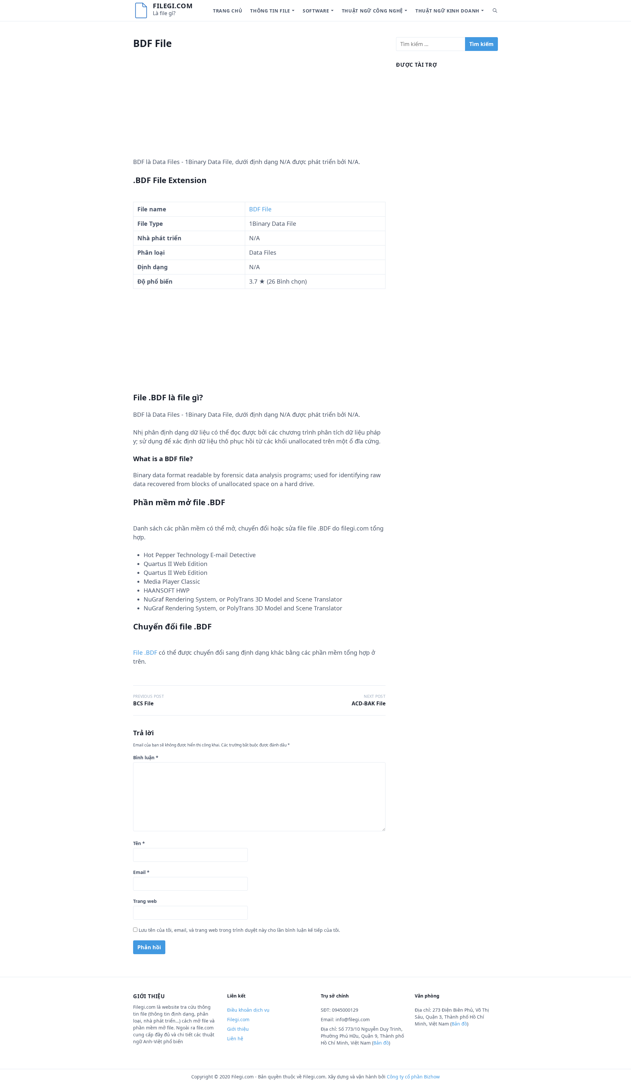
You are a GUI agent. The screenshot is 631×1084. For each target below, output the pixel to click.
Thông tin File (270, 11)
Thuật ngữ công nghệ (372, 11)
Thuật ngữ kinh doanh (447, 11)
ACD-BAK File (369, 703)
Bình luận (145, 757)
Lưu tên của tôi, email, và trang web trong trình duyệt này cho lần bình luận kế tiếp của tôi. (239, 930)
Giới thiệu (238, 1029)
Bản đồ (381, 1043)
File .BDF (145, 652)
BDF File (260, 209)
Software (316, 11)
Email (141, 872)
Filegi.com (173, 5)
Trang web (145, 901)
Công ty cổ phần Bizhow (413, 1076)
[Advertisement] (259, 111)
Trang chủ (227, 11)
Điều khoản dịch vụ (248, 1010)
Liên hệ (235, 1038)
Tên (139, 843)
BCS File (143, 703)
